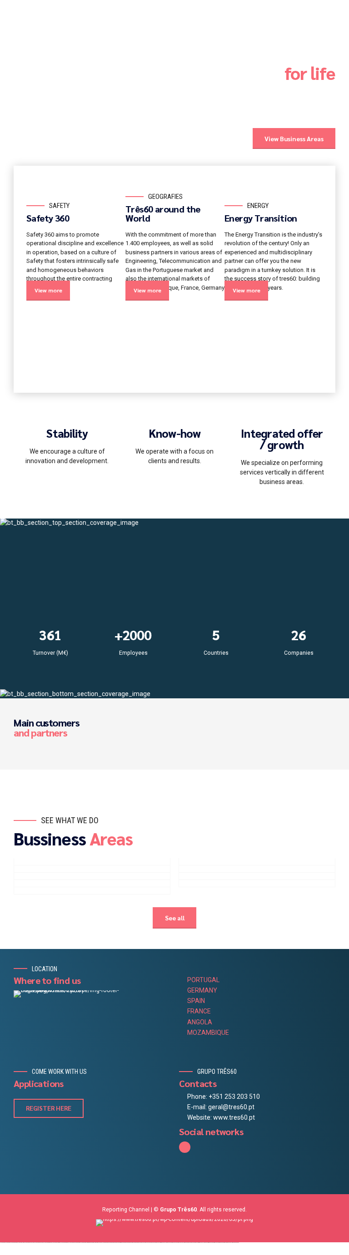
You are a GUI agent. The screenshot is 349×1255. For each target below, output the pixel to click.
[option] (75, 243)
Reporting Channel (126, 1209)
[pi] (174, 1222)
